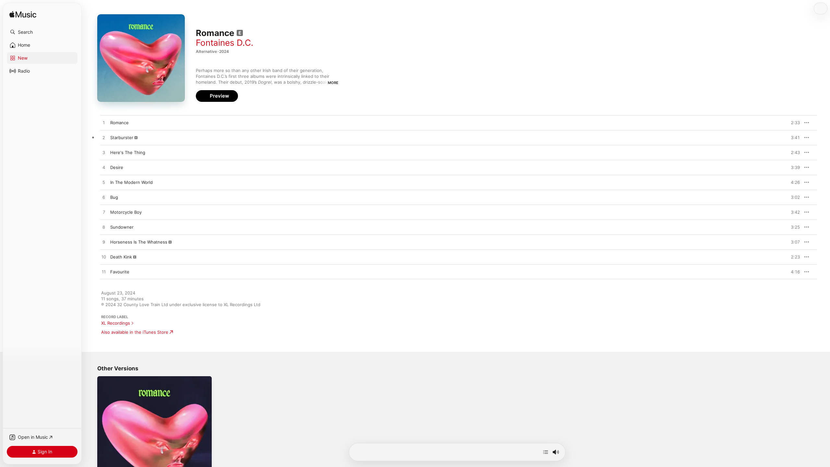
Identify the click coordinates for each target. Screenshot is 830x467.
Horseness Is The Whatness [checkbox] (138, 242)
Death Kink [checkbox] (121, 256)
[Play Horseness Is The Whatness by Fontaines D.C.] (103, 242)
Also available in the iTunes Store (134, 332)
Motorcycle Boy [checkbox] (126, 212)
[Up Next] (546, 452)
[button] (42, 32)
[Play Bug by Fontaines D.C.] (103, 197)
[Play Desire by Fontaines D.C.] (103, 168)
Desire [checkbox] (116, 167)
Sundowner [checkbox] (122, 227)
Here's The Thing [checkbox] (127, 152)
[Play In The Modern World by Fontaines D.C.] (103, 183)
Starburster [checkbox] (121, 137)
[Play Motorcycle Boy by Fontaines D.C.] (103, 212)
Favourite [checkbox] (119, 271)
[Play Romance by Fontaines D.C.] (103, 123)
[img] (22, 14)
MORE (333, 82)
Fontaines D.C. (224, 43)
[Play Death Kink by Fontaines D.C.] (103, 257)
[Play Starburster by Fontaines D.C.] (103, 138)
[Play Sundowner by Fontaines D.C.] (103, 227)
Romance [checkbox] (119, 122)
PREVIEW (793, 123)
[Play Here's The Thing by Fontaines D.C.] (103, 153)
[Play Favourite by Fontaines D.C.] (103, 272)
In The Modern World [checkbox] (131, 182)
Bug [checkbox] (114, 197)
